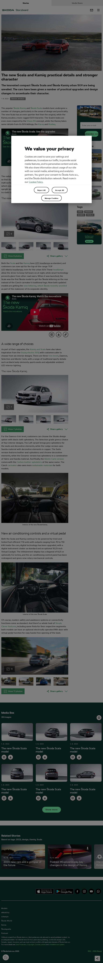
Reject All (41, 190)
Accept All (59, 190)
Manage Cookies (51, 198)
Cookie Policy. (36, 182)
